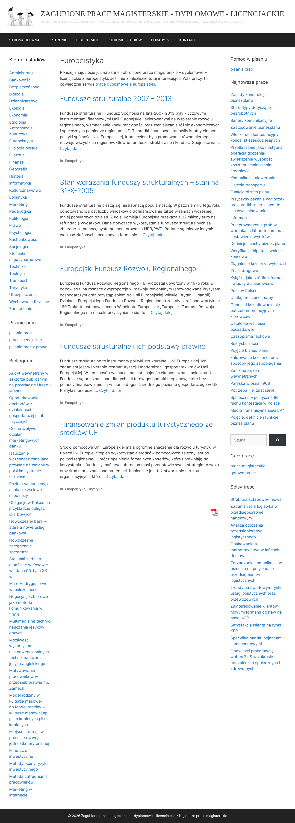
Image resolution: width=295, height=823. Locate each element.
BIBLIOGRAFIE (87, 40)
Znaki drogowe (244, 270)
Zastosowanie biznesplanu (255, 127)
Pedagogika (20, 211)
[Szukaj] (277, 440)
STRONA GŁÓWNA (24, 40)
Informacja (240, 217)
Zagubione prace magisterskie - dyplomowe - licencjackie (162, 14)
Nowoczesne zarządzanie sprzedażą (21, 546)
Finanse (16, 162)
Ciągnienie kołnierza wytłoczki (258, 263)
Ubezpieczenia (23, 294)
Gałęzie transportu (247, 185)
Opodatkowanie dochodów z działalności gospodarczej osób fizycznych (26, 410)
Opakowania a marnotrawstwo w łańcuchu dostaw (256, 550)
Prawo (15, 225)
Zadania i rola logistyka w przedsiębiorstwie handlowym (254, 512)
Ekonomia (18, 115)
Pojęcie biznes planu (249, 350)
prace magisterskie (248, 466)
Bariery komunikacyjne (251, 120)
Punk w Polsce (243, 290)
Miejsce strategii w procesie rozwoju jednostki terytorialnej (29, 737)
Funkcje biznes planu (249, 192)
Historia (16, 176)
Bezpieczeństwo (24, 87)
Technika (17, 266)
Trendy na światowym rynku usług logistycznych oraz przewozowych (256, 593)
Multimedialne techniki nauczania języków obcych (30, 627)
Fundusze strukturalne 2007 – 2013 (116, 98)
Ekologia (17, 108)
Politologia (18, 218)
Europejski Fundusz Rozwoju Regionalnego (128, 268)
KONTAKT (187, 40)
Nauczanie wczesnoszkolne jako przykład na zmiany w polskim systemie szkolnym (29, 465)
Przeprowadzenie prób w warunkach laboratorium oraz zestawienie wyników (257, 231)
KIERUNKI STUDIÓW (125, 40)
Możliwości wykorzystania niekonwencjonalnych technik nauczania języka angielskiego (29, 652)
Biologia (16, 94)
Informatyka (20, 183)
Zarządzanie (20, 308)
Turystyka (94, 489)
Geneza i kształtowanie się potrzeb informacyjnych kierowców (255, 310)
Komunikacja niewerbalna (254, 178)
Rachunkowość (23, 239)
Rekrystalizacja (244, 343)
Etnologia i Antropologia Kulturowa (21, 128)
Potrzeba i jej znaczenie (252, 390)
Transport (18, 280)
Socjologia (18, 246)
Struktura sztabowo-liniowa (256, 499)
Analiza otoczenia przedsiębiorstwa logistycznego (246, 531)
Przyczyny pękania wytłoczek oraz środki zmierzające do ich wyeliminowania (257, 205)
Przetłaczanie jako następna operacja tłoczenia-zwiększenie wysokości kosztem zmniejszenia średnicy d (256, 159)
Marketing (18, 204)
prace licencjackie (25, 339)
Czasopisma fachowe (250, 336)
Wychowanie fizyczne (29, 301)
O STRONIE (58, 40)
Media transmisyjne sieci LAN (258, 410)
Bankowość (19, 80)
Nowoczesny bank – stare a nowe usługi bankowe (28, 527)
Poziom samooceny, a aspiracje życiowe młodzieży (29, 489)
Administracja (22, 73)
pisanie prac (20, 333)
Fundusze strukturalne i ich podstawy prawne (132, 346)
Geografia (18, 169)
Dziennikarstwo (23, 101)
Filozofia (17, 155)
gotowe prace (243, 473)
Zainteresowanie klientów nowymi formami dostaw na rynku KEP (256, 612)
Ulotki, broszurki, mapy (251, 297)
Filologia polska (23, 148)
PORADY (158, 40)
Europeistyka (75, 161)
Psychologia (20, 232)
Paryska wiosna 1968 (250, 383)
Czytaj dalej (71, 148)
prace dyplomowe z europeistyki (125, 84)
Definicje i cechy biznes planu (257, 243)
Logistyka (18, 197)
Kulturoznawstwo (25, 190)
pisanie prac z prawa (28, 347)
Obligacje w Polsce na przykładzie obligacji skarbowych (29, 508)
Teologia (17, 273)
